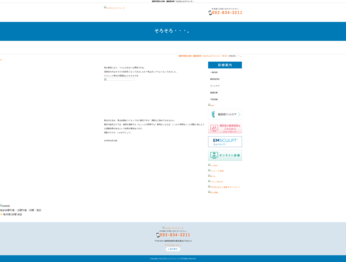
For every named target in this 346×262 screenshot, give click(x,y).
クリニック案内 (138, 47)
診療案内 (184, 47)
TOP (115, 47)
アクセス (230, 47)
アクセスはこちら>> (173, 245)
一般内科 (214, 72)
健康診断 (214, 93)
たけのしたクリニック (170, 259)
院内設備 (207, 47)
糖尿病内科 (215, 79)
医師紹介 (161, 47)
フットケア (215, 86)
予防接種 (214, 99)
